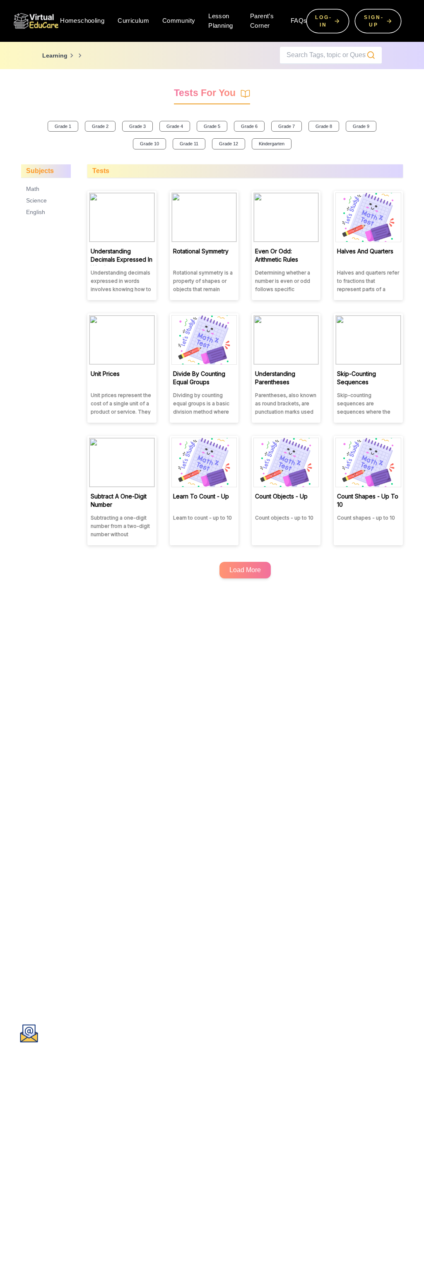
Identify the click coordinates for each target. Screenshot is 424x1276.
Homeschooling (82, 20)
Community (178, 20)
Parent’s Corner (262, 20)
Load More (245, 569)
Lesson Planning (220, 20)
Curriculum (133, 20)
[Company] (36, 21)
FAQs (299, 20)
